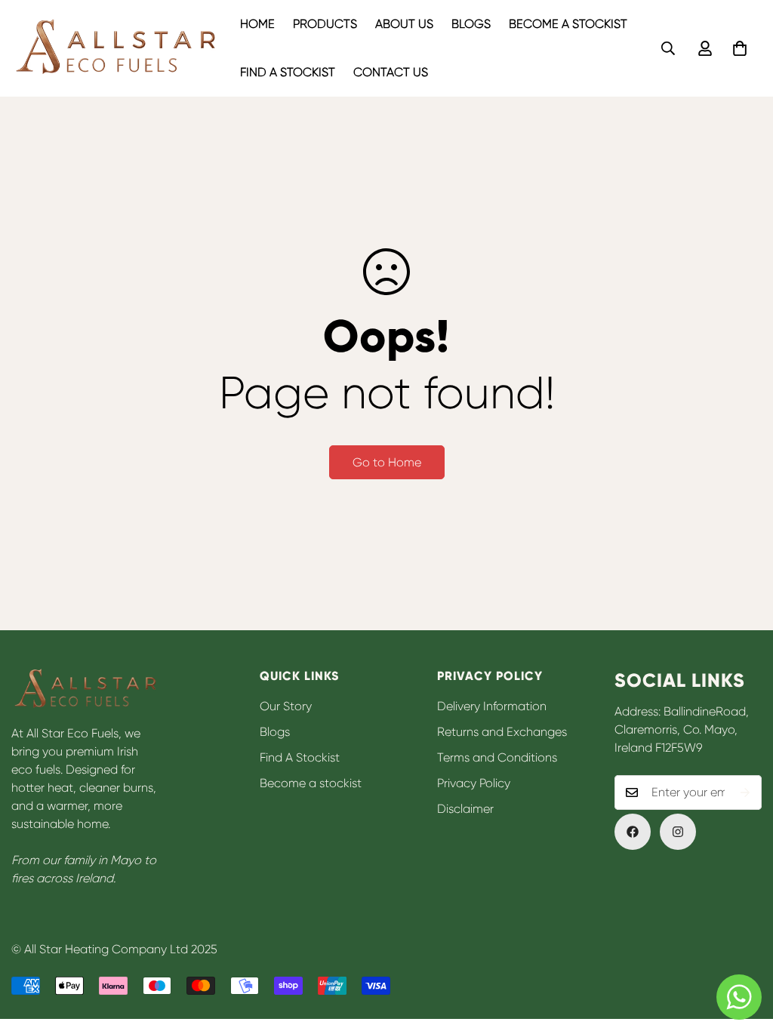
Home (257, 24)
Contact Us (390, 72)
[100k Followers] (678, 832)
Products (325, 24)
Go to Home (387, 462)
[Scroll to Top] (743, 948)
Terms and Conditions (497, 757)
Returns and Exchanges (502, 732)
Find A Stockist (287, 72)
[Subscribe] (745, 792)
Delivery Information (492, 706)
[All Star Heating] (115, 49)
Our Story (286, 706)
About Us (404, 24)
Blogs (471, 24)
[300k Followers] (632, 832)
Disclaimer (465, 809)
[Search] (668, 48)
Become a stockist (568, 24)
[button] (739, 48)
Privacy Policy (473, 783)
